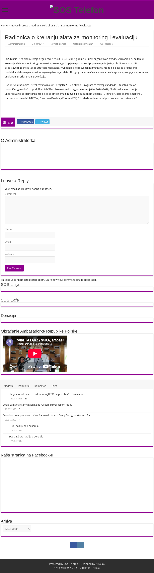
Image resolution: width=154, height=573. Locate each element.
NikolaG (100, 563)
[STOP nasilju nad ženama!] (5, 426)
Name (8, 229)
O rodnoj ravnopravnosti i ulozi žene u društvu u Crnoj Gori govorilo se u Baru (47, 415)
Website (9, 254)
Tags (54, 385)
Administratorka (16, 44)
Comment (10, 193)
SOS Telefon (71, 563)
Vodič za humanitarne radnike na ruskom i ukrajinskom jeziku (37, 404)
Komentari (40, 385)
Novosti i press (19, 25)
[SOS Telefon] (77, 9)
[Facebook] (73, 545)
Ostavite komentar (83, 44)
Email (8, 241)
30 (26, 398)
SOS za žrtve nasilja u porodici (26, 436)
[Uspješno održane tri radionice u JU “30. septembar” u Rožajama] (5, 394)
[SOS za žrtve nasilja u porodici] (5, 437)
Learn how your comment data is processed (71, 279)
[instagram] (80, 545)
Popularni (23, 385)
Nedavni (8, 385)
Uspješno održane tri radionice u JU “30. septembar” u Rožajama (46, 394)
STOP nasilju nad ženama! (23, 425)
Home (4, 25)
